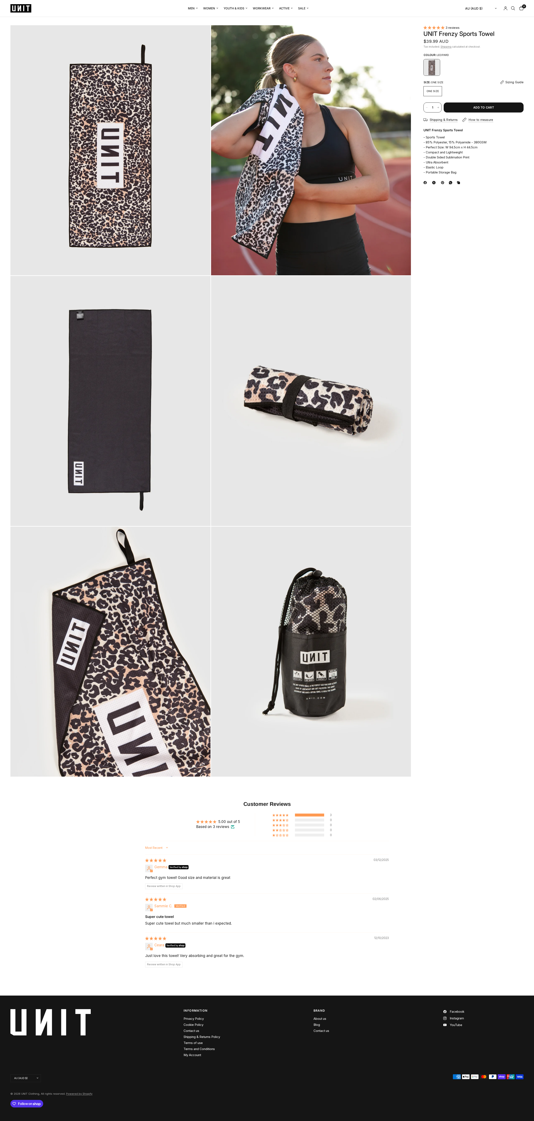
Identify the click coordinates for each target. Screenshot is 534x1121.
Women (209, 8)
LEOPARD (431, 67)
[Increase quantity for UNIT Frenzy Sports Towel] (438, 107)
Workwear (262, 8)
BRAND (319, 1010)
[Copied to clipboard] (459, 182)
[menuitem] (192, 8)
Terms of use (193, 1043)
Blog (317, 1025)
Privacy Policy (194, 1019)
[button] (434, 27)
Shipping (446, 46)
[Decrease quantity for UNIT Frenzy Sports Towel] (427, 107)
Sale (301, 8)
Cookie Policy (193, 1025)
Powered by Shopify (79, 1093)
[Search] (513, 8)
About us (320, 1019)
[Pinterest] (443, 182)
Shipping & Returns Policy (202, 1037)
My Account (192, 1055)
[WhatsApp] (451, 182)
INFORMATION (196, 1010)
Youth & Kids (234, 8)
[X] (434, 182)
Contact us (191, 1031)
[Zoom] (202, 34)
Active (284, 8)
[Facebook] (425, 182)
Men (191, 8)
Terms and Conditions (199, 1049)
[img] (155, 860)
